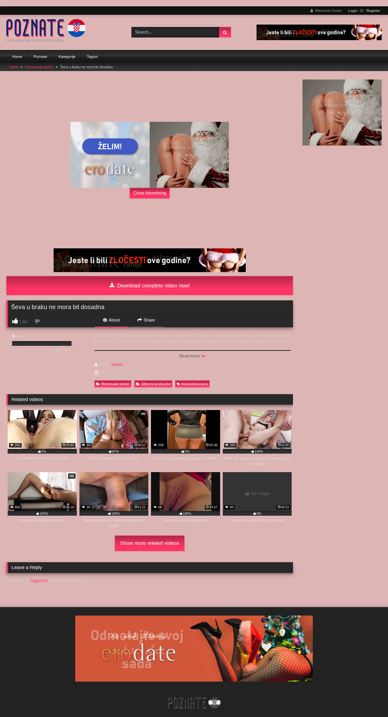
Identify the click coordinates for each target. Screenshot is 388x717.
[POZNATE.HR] (46, 28)
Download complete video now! (153, 285)
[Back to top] (371, 702)
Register (373, 10)
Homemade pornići (39, 67)
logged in (39, 580)
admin (117, 364)
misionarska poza (194, 384)
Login (352, 10)
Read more (190, 356)
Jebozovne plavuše (156, 384)
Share (149, 320)
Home (17, 56)
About (114, 320)
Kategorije (67, 56)
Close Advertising (149, 193)
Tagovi (92, 56)
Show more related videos (149, 543)
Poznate (40, 56)
